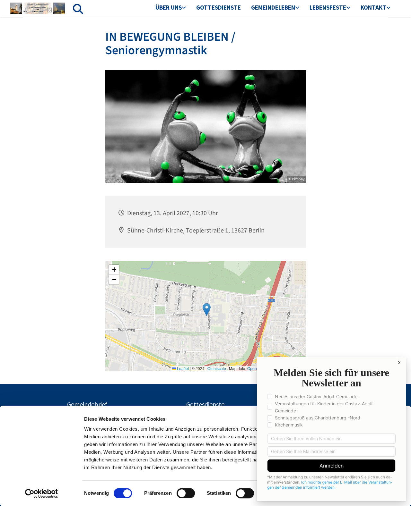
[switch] (186, 493)
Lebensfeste (328, 7)
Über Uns (168, 7)
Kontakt (373, 7)
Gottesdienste (218, 7)
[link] (170, 8)
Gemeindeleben (273, 7)
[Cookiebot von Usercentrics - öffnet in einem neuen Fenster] (41, 493)
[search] (78, 9)
